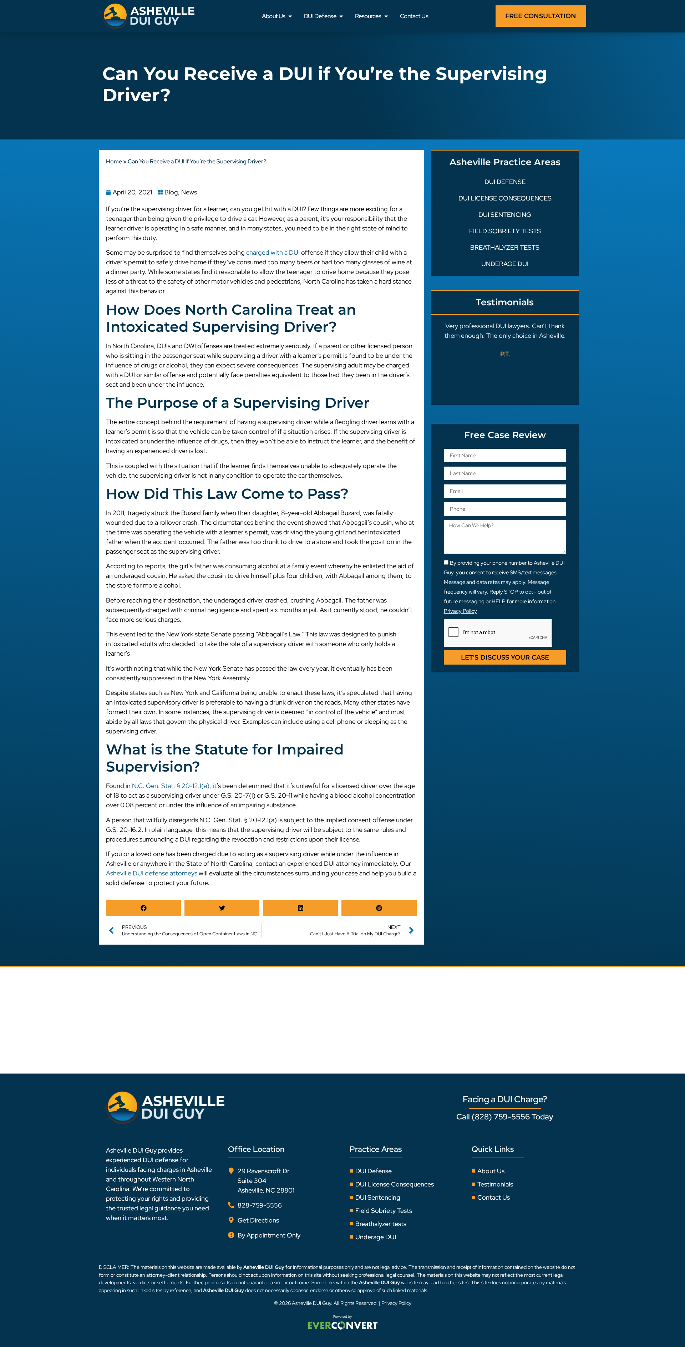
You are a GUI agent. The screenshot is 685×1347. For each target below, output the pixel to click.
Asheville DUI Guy (311, 1303)
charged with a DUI (273, 252)
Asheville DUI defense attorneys (151, 873)
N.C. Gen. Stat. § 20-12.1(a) (170, 786)
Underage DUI (504, 264)
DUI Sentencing (504, 214)
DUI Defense (320, 16)
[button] (143, 908)
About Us (273, 16)
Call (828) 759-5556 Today (504, 1117)
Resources (368, 16)
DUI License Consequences (505, 198)
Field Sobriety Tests (505, 231)
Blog (171, 192)
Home (114, 161)
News (189, 192)
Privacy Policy (396, 1303)
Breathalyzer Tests (504, 247)
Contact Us (414, 16)
